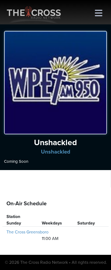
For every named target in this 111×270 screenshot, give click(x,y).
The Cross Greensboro (27, 232)
